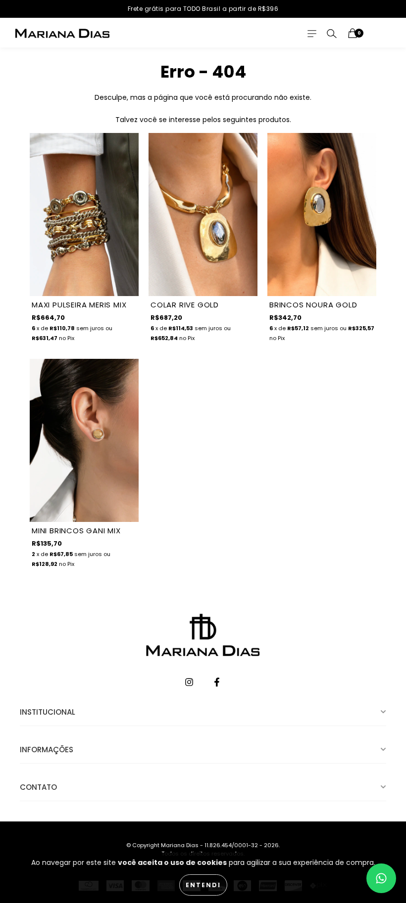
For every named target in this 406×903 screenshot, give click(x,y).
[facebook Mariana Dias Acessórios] (217, 683)
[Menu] (312, 34)
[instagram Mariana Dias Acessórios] (190, 683)
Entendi (203, 885)
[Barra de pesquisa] (332, 34)
